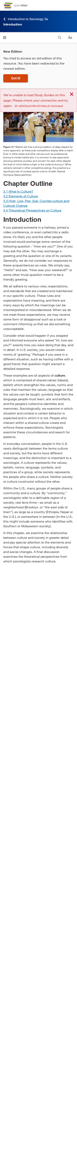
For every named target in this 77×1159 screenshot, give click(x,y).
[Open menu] (4, 37)
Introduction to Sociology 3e (28, 19)
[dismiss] (72, 94)
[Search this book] (59, 37)
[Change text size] (70, 38)
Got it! (15, 78)
